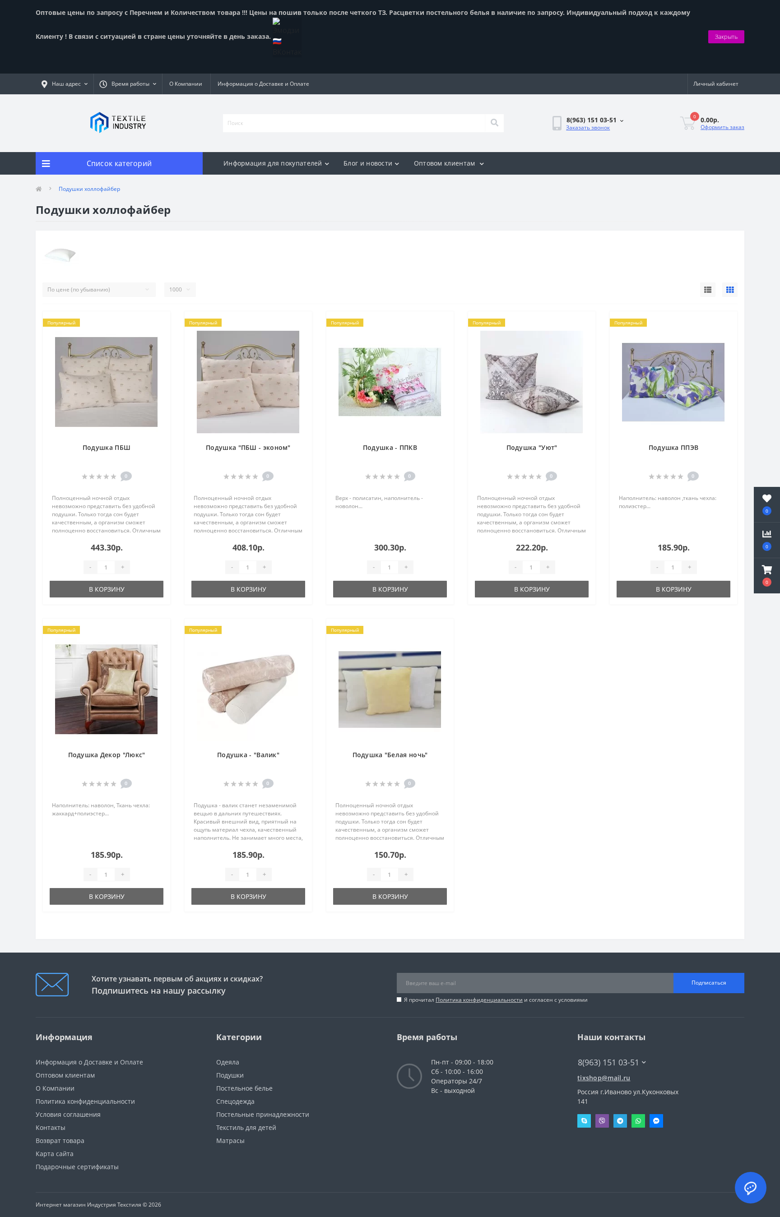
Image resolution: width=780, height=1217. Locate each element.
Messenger (656, 1121)
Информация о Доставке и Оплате (263, 84)
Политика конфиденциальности (479, 1000)
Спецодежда (235, 1101)
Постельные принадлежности (262, 1114)
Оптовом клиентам (445, 163)
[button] (767, 575)
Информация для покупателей (272, 163)
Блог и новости (368, 163)
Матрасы (230, 1140)
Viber (602, 1121)
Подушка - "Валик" (248, 754)
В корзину (107, 589)
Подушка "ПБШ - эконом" (248, 447)
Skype (584, 1121)
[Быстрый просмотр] (156, 352)
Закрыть (726, 36)
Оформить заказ (722, 127)
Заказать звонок (588, 127)
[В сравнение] (156, 338)
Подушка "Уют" (531, 447)
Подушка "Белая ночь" (390, 754)
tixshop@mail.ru (604, 1078)
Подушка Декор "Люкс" (106, 754)
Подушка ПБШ (106, 447)
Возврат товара (60, 1140)
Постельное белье (244, 1088)
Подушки (230, 1075)
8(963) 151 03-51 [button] (608, 1062)
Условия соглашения (68, 1114)
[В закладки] (156, 323)
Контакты (50, 1127)
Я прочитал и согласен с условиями (496, 1000)
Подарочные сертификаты (77, 1166)
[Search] (494, 123)
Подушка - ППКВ (390, 447)
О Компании (185, 84)
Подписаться (709, 982)
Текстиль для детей (246, 1127)
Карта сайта (55, 1153)
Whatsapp (638, 1121)
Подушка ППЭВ (674, 447)
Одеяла (227, 1062)
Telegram (620, 1121)
